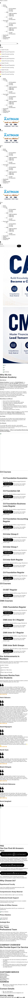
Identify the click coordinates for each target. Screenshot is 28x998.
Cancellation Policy (4, 978)
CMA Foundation (13, 13)
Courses (5, 6)
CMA (7, 12)
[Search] (19, 246)
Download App (6, 37)
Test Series (5, 20)
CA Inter (11, 9)
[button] (14, 2)
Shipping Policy (3, 974)
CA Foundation (12, 8)
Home (4, 5)
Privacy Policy (3, 976)
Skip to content (3, 0)
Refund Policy (3, 977)
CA (6, 7)
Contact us (5, 38)
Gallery (4, 36)
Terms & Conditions (4, 975)
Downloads (5, 35)
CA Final (11, 11)
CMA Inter (11, 14)
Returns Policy (3, 980)
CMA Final (11, 15)
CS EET (11, 18)
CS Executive (12, 19)
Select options (8, 483)
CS (6, 17)
